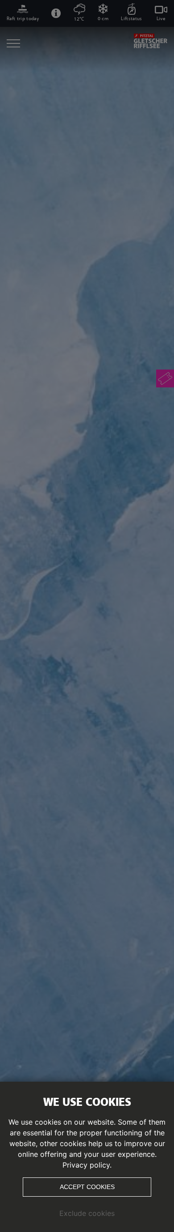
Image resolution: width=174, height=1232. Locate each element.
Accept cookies (87, 1186)
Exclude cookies (87, 1213)
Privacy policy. (87, 1164)
